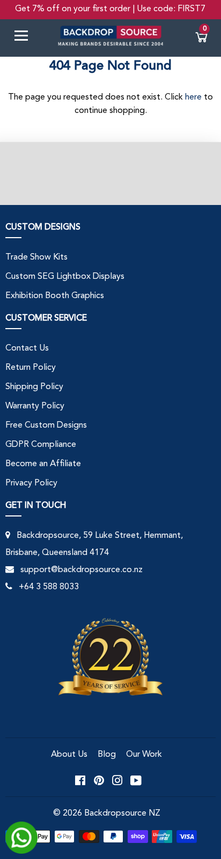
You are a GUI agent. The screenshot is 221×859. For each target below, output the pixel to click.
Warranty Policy (34, 406)
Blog (107, 754)
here (193, 97)
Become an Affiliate (43, 464)
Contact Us (27, 348)
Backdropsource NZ (122, 813)
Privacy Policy (31, 483)
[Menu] (25, 38)
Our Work (144, 754)
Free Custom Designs (46, 425)
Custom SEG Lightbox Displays (64, 276)
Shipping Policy (34, 387)
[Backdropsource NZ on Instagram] (117, 780)
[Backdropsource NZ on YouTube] (136, 780)
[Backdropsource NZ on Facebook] (80, 780)
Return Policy (30, 367)
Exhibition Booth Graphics (54, 296)
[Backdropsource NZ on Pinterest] (99, 780)
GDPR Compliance (40, 444)
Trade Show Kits (36, 257)
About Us (69, 754)
